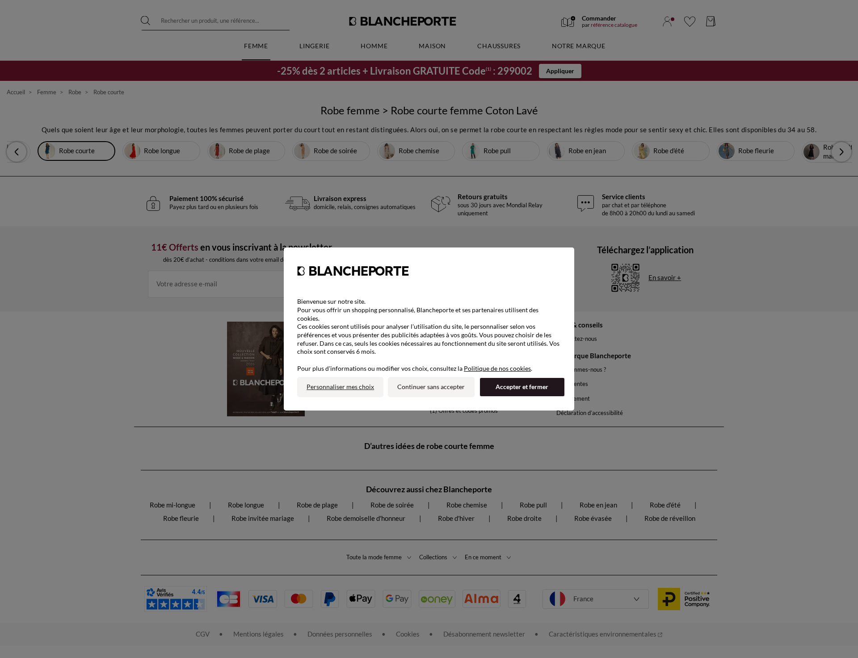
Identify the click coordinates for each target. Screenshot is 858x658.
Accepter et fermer (522, 386)
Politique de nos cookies (497, 368)
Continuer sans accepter (431, 386)
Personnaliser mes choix (340, 386)
